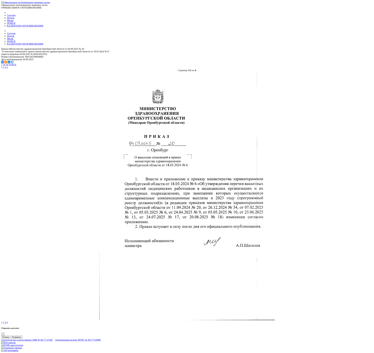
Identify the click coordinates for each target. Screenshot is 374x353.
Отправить (16, 337)
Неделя (10, 18)
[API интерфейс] (10, 350)
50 (10, 64)
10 (4, 64)
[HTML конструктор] (12, 345)
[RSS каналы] (8, 342)
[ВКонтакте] (2, 62)
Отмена (5, 337)
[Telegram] (12, 62)
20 (7, 64)
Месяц (10, 20)
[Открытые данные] (11, 348)
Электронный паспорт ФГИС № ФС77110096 (78, 340)
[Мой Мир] (9, 62)
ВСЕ (14, 64)
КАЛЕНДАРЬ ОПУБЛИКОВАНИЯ (25, 26)
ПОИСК (11, 23)
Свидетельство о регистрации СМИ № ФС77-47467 (27, 340)
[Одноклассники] (5, 62)
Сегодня (11, 15)
